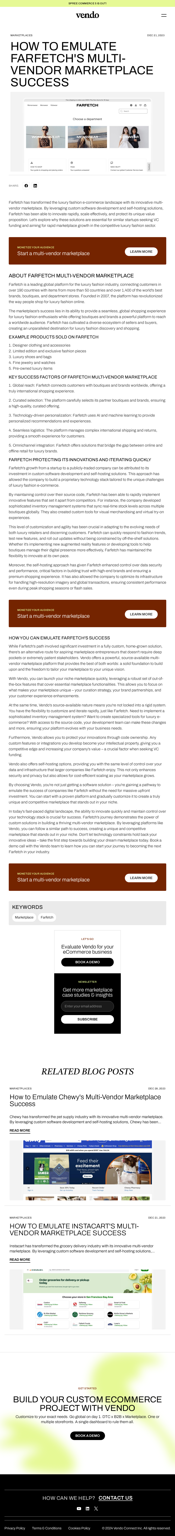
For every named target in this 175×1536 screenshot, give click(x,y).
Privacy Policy (14, 1528)
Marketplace (24, 917)
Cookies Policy (79, 1528)
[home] (87, 15)
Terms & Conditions (46, 1528)
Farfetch (47, 917)
